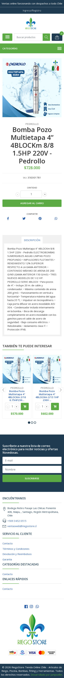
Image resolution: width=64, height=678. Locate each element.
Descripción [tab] (32, 240)
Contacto (7, 543)
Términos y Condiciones (15, 548)
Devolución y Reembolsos (17, 554)
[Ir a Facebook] (26, 606)
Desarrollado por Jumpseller (46, 674)
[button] (29, 422)
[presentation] (3, 389)
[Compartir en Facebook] (8, 218)
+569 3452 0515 (16, 520)
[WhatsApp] (37, 606)
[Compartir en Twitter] (24, 218)
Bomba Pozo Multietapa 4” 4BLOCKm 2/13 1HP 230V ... (47, 395)
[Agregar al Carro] (25, 406)
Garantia (7, 559)
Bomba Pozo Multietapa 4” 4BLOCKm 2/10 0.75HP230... (17, 395)
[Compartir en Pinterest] (40, 218)
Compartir (32, 214)
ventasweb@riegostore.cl (22, 526)
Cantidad (32, 187)
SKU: (25, 177)
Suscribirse (32, 478)
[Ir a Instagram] (31, 606)
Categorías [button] (9, 48)
